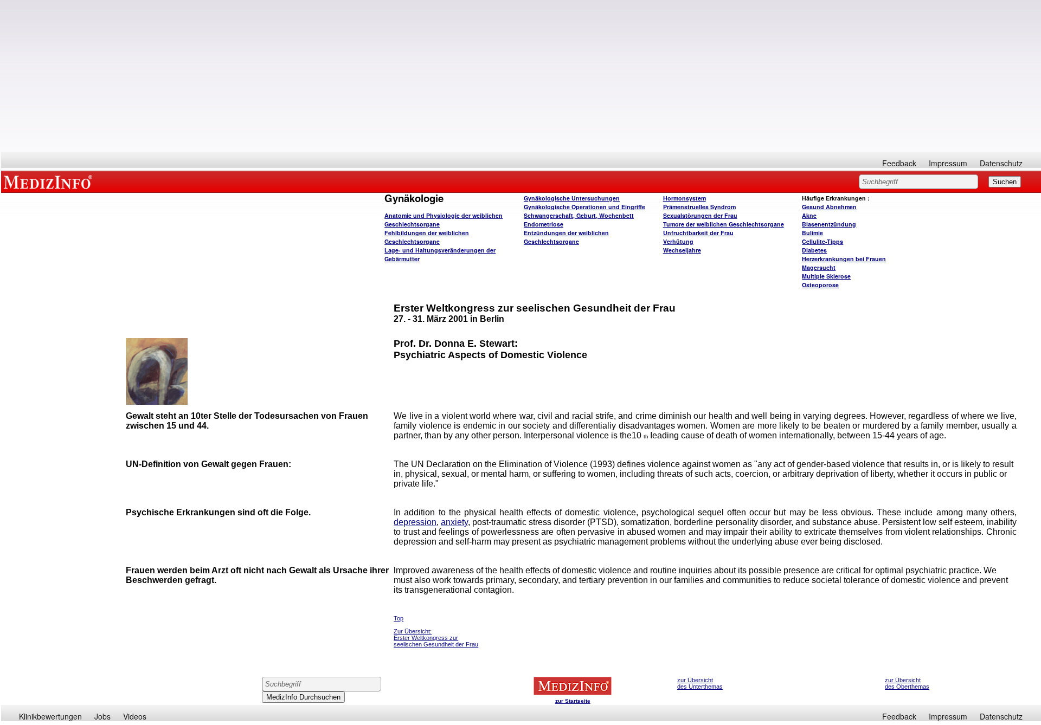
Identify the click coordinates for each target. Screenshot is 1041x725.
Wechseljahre (682, 250)
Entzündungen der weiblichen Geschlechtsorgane (566, 237)
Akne (809, 215)
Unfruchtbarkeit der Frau (698, 233)
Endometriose (543, 224)
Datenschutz (1001, 163)
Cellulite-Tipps (822, 241)
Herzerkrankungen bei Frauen (844, 259)
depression (415, 522)
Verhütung (678, 241)
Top (398, 618)
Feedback (899, 163)
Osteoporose (820, 285)
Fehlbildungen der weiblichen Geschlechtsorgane (426, 237)
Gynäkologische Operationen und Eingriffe (584, 207)
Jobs (102, 716)
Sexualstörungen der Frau (700, 215)
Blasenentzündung (829, 224)
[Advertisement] (521, 76)
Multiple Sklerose (826, 276)
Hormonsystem (684, 198)
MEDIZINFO (50, 181)
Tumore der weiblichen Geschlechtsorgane (723, 224)
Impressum (948, 163)
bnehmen (829, 207)
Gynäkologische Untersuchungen (572, 198)
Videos (134, 716)
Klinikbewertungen (50, 716)
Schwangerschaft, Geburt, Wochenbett (579, 215)
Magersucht (819, 267)
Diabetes (814, 250)
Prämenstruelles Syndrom (699, 207)
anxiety (454, 522)
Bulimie (812, 233)
